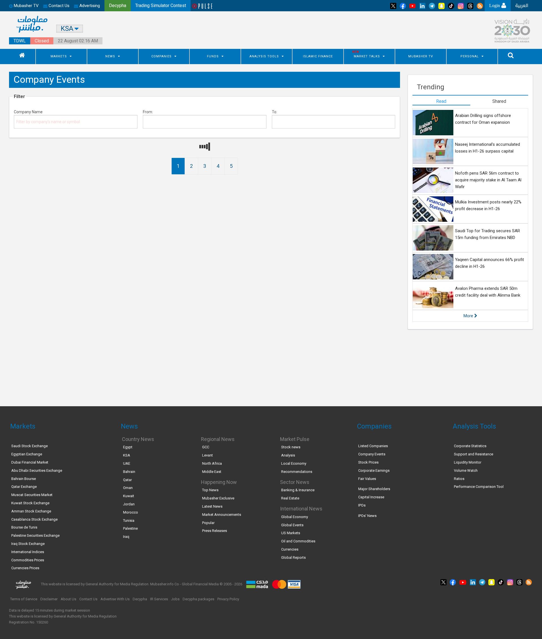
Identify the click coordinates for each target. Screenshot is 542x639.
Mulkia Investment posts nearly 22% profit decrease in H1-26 (488, 205)
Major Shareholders (374, 489)
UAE (126, 463)
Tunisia (128, 520)
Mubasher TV (420, 56)
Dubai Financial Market (29, 462)
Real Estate (290, 498)
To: (274, 112)
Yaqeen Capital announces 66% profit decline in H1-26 (489, 263)
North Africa (212, 463)
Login (495, 5)
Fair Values (367, 479)
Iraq (126, 536)
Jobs (175, 599)
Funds (213, 56)
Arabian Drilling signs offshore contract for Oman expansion (483, 119)
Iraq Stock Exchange (28, 544)
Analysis (288, 455)
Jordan (129, 504)
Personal (469, 56)
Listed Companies (373, 446)
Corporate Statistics (470, 446)
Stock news (290, 447)
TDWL (20, 41)
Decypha (140, 599)
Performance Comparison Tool (479, 486)
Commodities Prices (27, 560)
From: (148, 112)
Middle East (211, 472)
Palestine (130, 528)
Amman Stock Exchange (31, 511)
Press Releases (214, 531)
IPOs (362, 505)
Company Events (371, 454)
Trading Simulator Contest (160, 5)
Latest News (212, 506)
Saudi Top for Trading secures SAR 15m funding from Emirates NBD (487, 234)
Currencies (289, 549)
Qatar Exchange (24, 486)
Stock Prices (368, 462)
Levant (207, 455)
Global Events (292, 525)
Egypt (127, 447)
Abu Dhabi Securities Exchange (36, 470)
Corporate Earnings (374, 470)
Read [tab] (441, 101)
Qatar (127, 480)
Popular (208, 523)
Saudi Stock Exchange (29, 446)
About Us (68, 599)
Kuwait (128, 496)
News (110, 56)
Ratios (459, 479)
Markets (59, 56)
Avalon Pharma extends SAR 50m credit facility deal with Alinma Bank (487, 292)
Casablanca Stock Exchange (34, 519)
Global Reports (293, 557)
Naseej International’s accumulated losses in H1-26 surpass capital (487, 148)
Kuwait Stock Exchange (30, 503)
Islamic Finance (318, 56)
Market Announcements (221, 514)
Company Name (28, 112)
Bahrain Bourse (23, 479)
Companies (161, 56)
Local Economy (293, 463)
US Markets (290, 533)
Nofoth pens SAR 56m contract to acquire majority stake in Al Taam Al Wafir (488, 180)
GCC (205, 447)
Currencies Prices (25, 568)
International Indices (27, 552)
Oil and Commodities (298, 541)
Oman (128, 488)
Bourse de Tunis (24, 527)
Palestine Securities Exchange (35, 535)
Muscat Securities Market (32, 495)
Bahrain (129, 472)
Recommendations (296, 472)
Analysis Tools (264, 56)
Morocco (130, 512)
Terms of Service (23, 599)
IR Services (159, 599)
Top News (210, 490)
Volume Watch (466, 470)
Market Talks (367, 56)
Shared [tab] (499, 101)
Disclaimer (49, 599)
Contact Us (58, 5)
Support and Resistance (473, 454)
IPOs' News (367, 516)
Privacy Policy (228, 599)
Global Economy (294, 517)
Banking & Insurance (297, 490)
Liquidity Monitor (467, 462)
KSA (126, 455)
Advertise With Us (115, 599)
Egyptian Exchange (26, 454)
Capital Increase (371, 497)
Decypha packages (198, 599)
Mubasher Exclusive (218, 498)
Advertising (89, 5)
